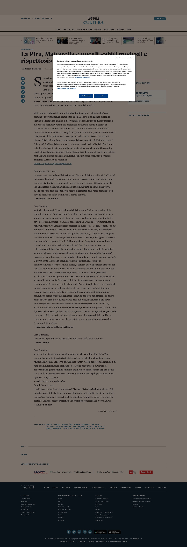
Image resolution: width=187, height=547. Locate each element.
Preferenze (86, 96)
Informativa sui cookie (82, 77)
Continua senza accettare (124, 58)
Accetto (101, 96)
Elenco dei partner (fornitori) (66, 88)
